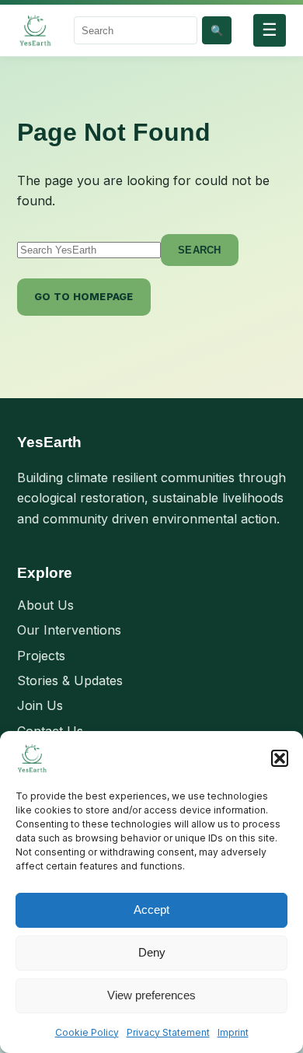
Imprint (233, 1032)
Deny (151, 952)
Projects (41, 655)
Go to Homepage (84, 296)
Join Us (40, 705)
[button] (279, 758)
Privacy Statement (168, 1032)
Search (199, 250)
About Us (45, 605)
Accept (151, 909)
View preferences (151, 995)
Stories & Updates (70, 680)
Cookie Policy (87, 1032)
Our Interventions (69, 630)
